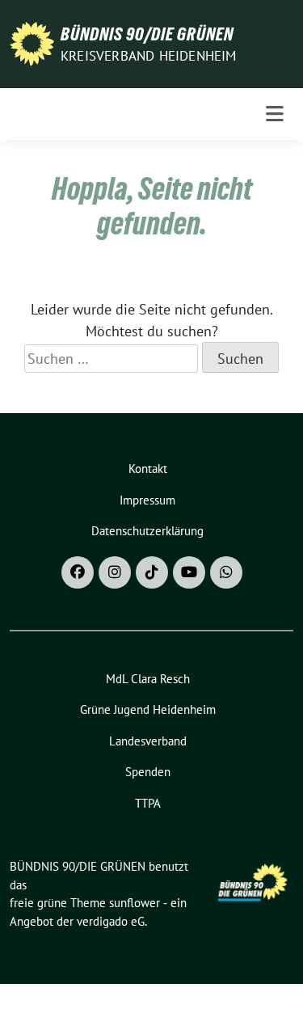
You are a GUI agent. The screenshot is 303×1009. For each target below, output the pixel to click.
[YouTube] (189, 572)
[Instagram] (115, 572)
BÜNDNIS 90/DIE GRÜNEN (147, 33)
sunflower (134, 902)
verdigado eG (111, 921)
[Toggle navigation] (274, 114)
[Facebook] (77, 572)
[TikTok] (152, 572)
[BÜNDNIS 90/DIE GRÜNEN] (32, 42)
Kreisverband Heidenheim (149, 56)
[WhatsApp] (226, 572)
